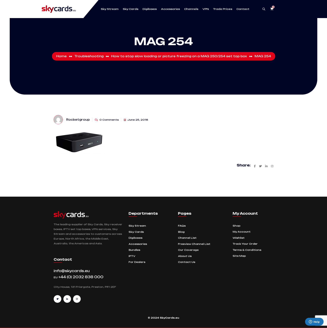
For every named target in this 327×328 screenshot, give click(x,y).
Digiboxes (150, 9)
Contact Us (186, 262)
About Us (185, 256)
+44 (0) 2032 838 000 (78, 277)
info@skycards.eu (72, 271)
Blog (181, 231)
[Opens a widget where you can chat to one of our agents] (314, 322)
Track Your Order (245, 243)
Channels (191, 9)
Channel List (187, 237)
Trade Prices (222, 9)
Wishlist (239, 237)
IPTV (132, 256)
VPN (206, 9)
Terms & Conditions (247, 249)
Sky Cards (130, 9)
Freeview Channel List (194, 243)
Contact (242, 9)
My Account (242, 231)
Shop (236, 225)
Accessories (170, 9)
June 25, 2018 (137, 119)
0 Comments (109, 119)
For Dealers (137, 262)
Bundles (134, 249)
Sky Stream (110, 9)
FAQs (182, 225)
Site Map (239, 255)
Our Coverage (188, 249)
